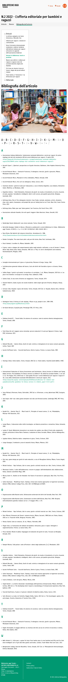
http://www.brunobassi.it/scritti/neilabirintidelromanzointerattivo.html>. (25, 235)
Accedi (58, 6)
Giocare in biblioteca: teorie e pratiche (15, 56)
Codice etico (29, 668)
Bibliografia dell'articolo (24, 24)
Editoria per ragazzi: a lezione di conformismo (15, 41)
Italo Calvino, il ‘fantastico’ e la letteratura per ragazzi (15, 76)
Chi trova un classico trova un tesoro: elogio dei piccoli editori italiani (15, 70)
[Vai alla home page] (10, 6)
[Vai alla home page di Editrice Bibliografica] (65, 6)
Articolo (3, 24)
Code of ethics (38, 668)
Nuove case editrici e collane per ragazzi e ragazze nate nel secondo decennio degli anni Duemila (15, 63)
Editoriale (10, 80)
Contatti (28, 663)
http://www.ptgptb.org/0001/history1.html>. (17, 303)
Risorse (11, 24)
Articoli (9, 34)
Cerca (51, 6)
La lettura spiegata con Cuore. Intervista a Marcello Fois (15, 37)
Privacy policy (30, 665)
